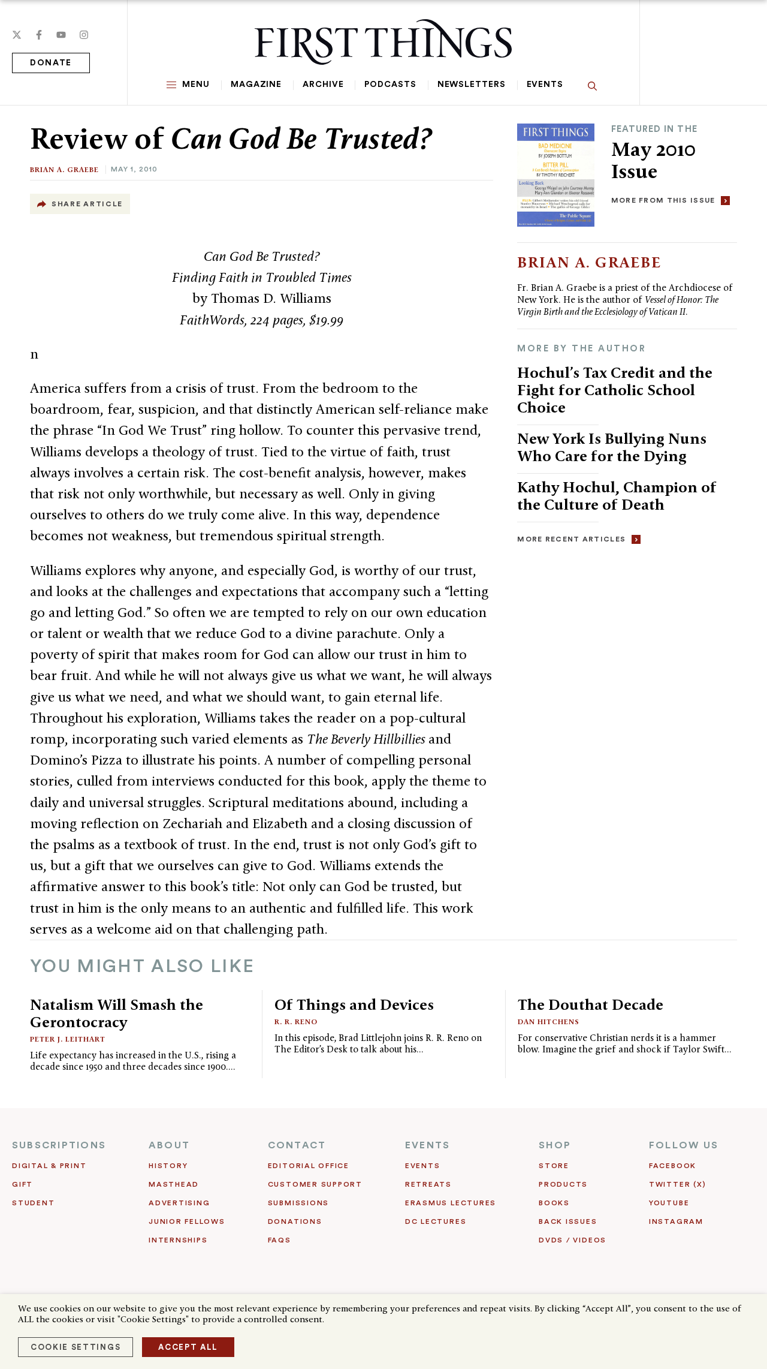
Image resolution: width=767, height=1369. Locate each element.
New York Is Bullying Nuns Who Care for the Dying (611, 447)
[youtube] (61, 35)
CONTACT (297, 1145)
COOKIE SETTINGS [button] (75, 1347)
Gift (22, 1184)
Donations (295, 1221)
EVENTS (427, 1145)
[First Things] (383, 42)
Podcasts (390, 84)
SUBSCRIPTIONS (59, 1145)
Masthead (174, 1184)
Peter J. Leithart (67, 1038)
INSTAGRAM (676, 1221)
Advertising (179, 1202)
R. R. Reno (296, 1021)
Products (563, 1184)
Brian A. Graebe (64, 169)
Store (554, 1165)
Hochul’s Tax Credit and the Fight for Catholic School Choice (614, 390)
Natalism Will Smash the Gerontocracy (116, 1013)
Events (545, 84)
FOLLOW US (683, 1145)
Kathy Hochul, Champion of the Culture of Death (617, 495)
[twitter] (17, 35)
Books (554, 1202)
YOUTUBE (669, 1202)
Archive (323, 84)
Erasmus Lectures (450, 1202)
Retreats (428, 1184)
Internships (178, 1240)
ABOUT (169, 1145)
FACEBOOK (672, 1165)
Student (33, 1202)
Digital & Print (49, 1165)
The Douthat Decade (590, 1004)
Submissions (298, 1202)
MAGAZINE (256, 84)
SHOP (555, 1145)
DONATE (51, 63)
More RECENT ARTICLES (571, 539)
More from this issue (663, 200)
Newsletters (471, 84)
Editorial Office (308, 1165)
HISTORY (168, 1165)
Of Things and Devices (354, 1004)
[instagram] (84, 35)
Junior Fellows (187, 1221)
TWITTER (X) (677, 1184)
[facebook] (39, 35)
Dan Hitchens (548, 1021)
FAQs (279, 1240)
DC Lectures (435, 1221)
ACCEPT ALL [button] (188, 1347)
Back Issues (568, 1221)
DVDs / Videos (572, 1240)
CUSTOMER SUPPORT (315, 1184)
